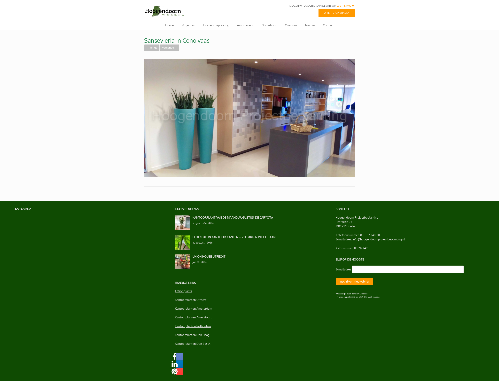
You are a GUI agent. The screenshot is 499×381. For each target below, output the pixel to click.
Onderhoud (269, 25)
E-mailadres (343, 269)
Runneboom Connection (359, 294)
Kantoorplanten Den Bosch (193, 344)
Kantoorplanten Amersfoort (193, 317)
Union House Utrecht (209, 256)
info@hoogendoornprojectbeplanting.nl (379, 239)
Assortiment (245, 25)
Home (169, 25)
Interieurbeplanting (216, 25)
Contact (328, 25)
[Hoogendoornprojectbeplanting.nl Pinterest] (179, 371)
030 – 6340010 (345, 5)
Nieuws (310, 25)
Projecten (188, 25)
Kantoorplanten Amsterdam (193, 308)
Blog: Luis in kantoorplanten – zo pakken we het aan (234, 237)
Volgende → (169, 47)
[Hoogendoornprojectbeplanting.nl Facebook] (179, 356)
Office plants (183, 291)
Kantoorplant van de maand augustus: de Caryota (233, 217)
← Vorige (151, 47)
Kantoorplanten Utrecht (190, 300)
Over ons (291, 25)
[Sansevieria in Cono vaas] (249, 176)
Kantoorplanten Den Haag (192, 335)
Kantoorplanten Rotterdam (193, 326)
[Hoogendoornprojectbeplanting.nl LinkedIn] (179, 364)
